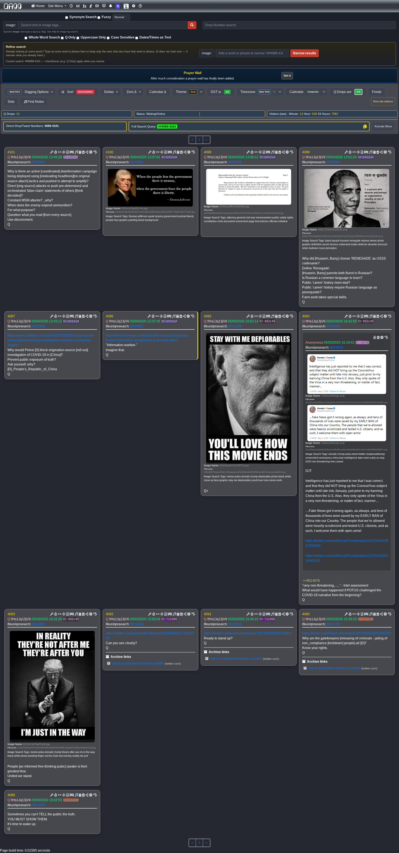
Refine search (16, 46)
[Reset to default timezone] (274, 92)
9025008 (38, 326)
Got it (287, 75)
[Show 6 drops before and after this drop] (59, 152)
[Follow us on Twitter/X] (126, 6)
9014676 (336, 347)
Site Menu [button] (56, 6)
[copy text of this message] (83, 152)
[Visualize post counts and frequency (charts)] (78, 6)
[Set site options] (133, 6)
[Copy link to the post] (86, 152)
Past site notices (383, 101)
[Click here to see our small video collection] (97, 6)
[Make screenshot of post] (79, 152)
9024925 (136, 326)
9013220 (38, 805)
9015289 (234, 326)
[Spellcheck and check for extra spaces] (94, 152)
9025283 (333, 162)
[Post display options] (51, 152)
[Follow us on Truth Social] (118, 6)
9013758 (333, 624)
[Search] (192, 25)
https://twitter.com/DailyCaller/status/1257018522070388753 (346, 633)
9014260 (136, 624)
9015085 (333, 326)
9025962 (38, 162)
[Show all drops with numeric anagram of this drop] (63, 152)
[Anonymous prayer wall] (91, 6)
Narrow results (304, 53)
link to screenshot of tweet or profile (137, 663)
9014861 (38, 624)
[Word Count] (55, 152)
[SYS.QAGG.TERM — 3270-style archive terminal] (103, 6)
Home (40, 6)
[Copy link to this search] (365, 126)
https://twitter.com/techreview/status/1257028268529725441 (248, 633)
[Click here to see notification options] (110, 6)
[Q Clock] (71, 6)
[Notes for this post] (76, 152)
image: (207, 53)
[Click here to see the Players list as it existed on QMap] (84, 6)
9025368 (234, 162)
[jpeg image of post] (67, 152)
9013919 (234, 624)
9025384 (136, 162)
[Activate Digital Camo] (71, 152)
